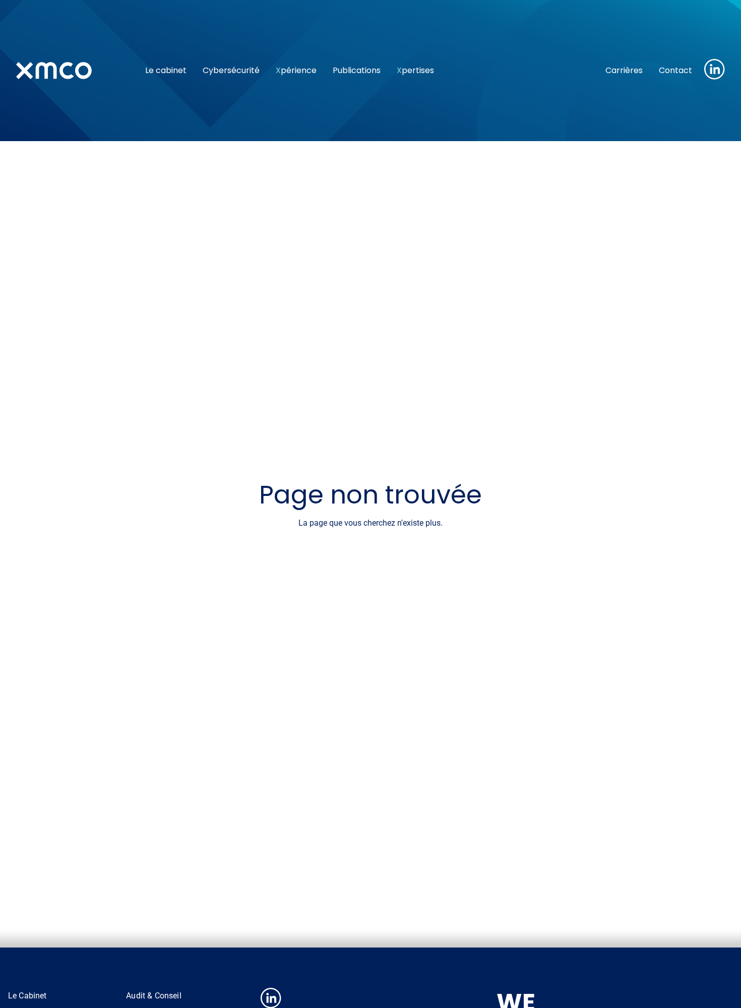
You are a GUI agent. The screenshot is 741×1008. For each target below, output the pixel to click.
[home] (72, 70)
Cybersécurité (231, 70)
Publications (357, 70)
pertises (415, 70)
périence (296, 70)
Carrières (624, 70)
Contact (675, 70)
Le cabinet (166, 70)
